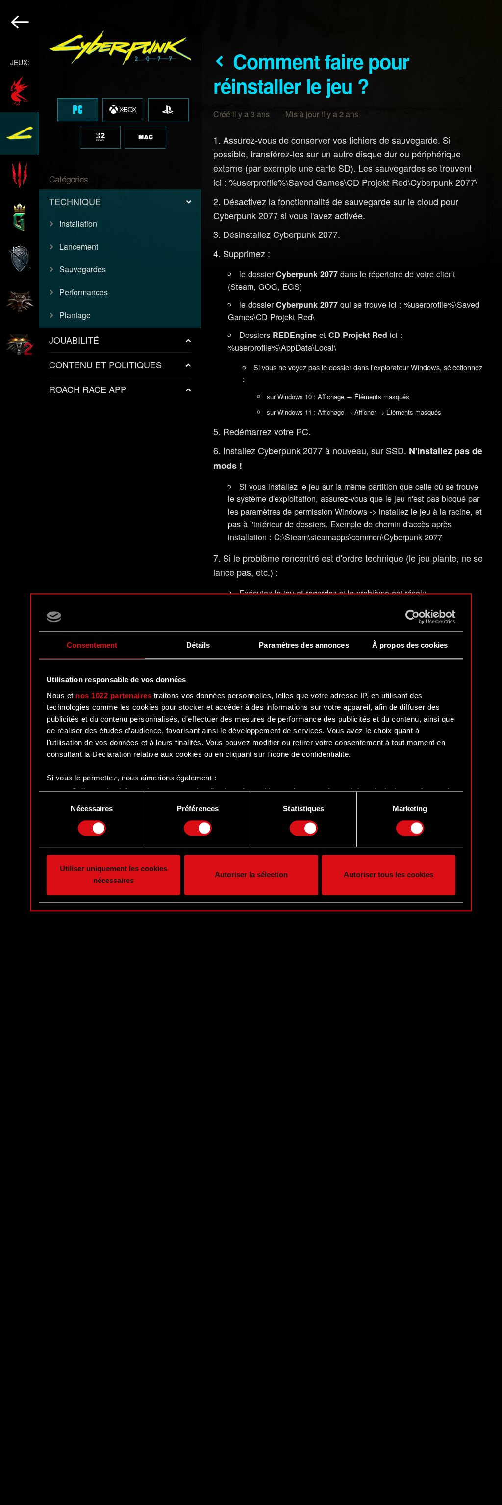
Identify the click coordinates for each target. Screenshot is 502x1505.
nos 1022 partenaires (113, 695)
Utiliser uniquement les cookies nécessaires (113, 875)
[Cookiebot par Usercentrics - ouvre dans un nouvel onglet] (412, 616)
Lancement (78, 246)
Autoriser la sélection (251, 875)
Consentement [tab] (92, 645)
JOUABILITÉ (74, 340)
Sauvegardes (82, 269)
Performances (83, 292)
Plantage (75, 315)
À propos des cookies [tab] (410, 645)
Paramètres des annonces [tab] (304, 645)
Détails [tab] (198, 645)
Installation (78, 223)
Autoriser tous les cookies (388, 875)
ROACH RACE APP (87, 389)
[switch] (198, 828)
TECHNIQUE (75, 201)
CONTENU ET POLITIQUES (105, 364)
